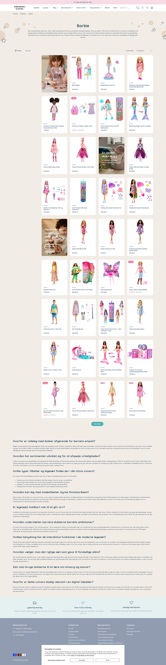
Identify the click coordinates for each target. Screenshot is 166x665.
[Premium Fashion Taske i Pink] (83, 109)
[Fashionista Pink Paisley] (140, 394)
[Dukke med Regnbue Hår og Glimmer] (54, 191)
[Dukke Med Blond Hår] (83, 232)
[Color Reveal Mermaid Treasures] (83, 191)
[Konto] (143, 8)
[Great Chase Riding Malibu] (140, 272)
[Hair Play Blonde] (83, 312)
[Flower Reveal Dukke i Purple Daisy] (140, 150)
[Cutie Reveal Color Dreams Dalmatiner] (111, 109)
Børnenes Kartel (23, 660)
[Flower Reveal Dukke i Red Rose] (83, 394)
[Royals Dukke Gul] (54, 272)
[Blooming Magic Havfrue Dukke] (140, 109)
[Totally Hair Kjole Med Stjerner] (111, 191)
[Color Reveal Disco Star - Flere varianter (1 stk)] (111, 312)
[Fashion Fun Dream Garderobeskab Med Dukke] (140, 353)
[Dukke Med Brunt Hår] (111, 232)
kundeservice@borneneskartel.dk (26, 632)
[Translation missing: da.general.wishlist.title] (147, 8)
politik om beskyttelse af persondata (82, 655)
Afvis (107, 660)
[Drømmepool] (83, 353)
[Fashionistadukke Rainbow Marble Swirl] (140, 232)
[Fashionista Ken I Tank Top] (54, 312)
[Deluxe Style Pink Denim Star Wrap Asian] (54, 394)
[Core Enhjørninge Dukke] (54, 150)
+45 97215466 (19, 635)
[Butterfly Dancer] (111, 272)
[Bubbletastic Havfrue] (111, 68)
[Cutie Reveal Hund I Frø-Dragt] (83, 272)
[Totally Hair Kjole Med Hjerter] (140, 191)
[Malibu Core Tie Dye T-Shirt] (54, 353)
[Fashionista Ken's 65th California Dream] (111, 394)
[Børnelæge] (83, 68)
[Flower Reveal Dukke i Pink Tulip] (83, 150)
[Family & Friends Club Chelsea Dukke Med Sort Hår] (54, 109)
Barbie (74, 83)
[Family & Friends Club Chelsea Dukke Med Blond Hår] (140, 68)
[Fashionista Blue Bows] (140, 312)
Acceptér (82, 660)
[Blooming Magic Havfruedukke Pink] (111, 353)
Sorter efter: (130, 51)
